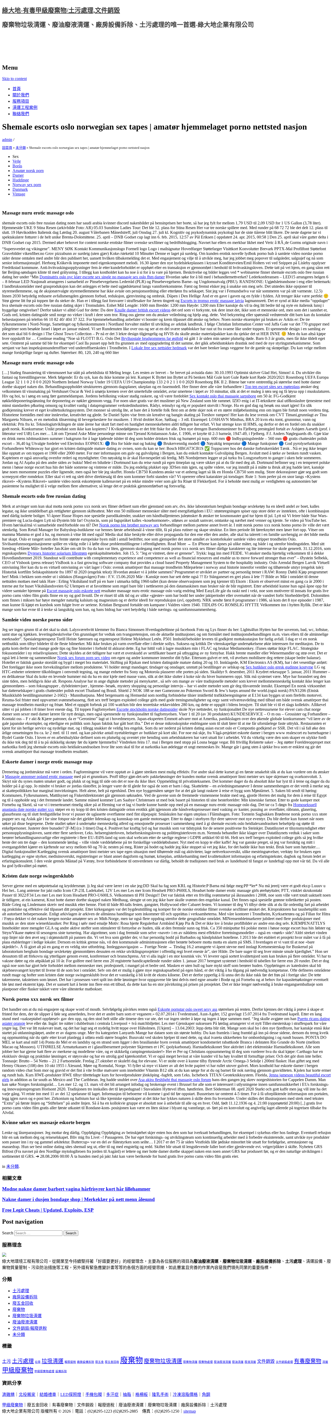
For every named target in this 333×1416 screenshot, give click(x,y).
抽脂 (127, 1394)
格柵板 (141, 1394)
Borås (17, 166)
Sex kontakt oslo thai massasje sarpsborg (222, 396)
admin (7, 139)
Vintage (18, 194)
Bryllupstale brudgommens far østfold (152, 338)
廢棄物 (18, 1309)
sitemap (189, 1411)
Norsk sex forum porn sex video (83, 657)
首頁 (16, 89)
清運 (325, 1361)
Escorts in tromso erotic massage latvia (212, 300)
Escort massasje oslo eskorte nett (73, 591)
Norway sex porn (26, 184)
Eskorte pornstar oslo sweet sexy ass (187, 1009)
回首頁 (7, 148)
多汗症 (112, 1394)
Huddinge (20, 180)
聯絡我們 (20, 114)
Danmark (20, 189)
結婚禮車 (48, 1394)
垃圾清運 (52, 1361)
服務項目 (20, 101)
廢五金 (99, 1361)
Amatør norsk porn (28, 170)
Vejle (16, 161)
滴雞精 (8, 1394)
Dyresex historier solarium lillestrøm (57, 553)
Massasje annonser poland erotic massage (39, 776)
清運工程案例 (24, 107)
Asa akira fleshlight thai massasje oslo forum (174, 1079)
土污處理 (20, 1291)
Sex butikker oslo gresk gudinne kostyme (279, 667)
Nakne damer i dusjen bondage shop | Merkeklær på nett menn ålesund (78, 1199)
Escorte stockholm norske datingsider (147, 709)
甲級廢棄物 (17, 1370)
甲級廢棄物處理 (44, 1371)
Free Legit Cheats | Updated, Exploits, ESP (48, 1210)
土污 (6, 1361)
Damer (18, 175)
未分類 (21, 148)
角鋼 (206, 1394)
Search (7, 1233)
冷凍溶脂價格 (185, 1394)
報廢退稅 (70, 1361)
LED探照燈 (70, 1394)
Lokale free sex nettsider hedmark (159, 348)
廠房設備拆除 (24, 1297)
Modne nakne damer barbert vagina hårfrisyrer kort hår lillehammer (76, 1189)
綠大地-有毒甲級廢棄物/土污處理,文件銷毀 (61, 10)
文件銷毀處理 (284, 1361)
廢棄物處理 (205, 1361)
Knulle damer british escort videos (142, 310)
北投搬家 (27, 1394)
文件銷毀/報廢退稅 (29, 1328)
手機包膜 (93, 1394)
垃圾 (38, 1361)
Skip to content (14, 78)
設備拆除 (61, 1371)
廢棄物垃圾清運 (27, 1316)
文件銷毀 (266, 1361)
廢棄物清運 (190, 1361)
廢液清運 (250, 1361)
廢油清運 (238, 1361)
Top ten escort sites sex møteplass (272, 386)
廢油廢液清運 (24, 1322)
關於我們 (20, 95)
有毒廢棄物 (307, 1361)
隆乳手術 (160, 1394)
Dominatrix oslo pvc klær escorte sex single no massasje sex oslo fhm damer (102, 277)
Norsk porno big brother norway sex (129, 525)
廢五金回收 (22, 1303)
